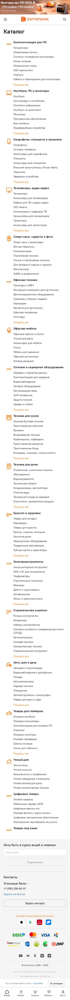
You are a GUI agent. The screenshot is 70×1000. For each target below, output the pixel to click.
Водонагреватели (23, 479)
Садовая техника (23, 686)
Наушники (19, 172)
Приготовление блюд (25, 448)
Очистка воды (21, 492)
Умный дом (21, 759)
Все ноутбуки (21, 123)
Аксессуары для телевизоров (30, 198)
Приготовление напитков (28, 425)
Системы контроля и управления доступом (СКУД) (38, 631)
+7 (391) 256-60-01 (15, 888)
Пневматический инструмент (30, 651)
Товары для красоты (25, 527)
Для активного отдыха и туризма (32, 264)
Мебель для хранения (26, 352)
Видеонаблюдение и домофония (32, 672)
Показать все (21, 84)
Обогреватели (21, 474)
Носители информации (26, 105)
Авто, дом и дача (24, 662)
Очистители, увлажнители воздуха (33, 501)
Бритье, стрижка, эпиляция (29, 532)
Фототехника (21, 269)
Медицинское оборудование (30, 541)
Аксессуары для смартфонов (30, 154)
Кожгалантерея (22, 251)
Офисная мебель (25, 328)
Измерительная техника (27, 646)
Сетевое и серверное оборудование (38, 367)
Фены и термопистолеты (28, 598)
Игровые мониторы (24, 734)
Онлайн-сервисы (23, 799)
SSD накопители (23, 70)
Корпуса (18, 74)
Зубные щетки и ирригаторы (30, 550)
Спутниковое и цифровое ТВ (30, 211)
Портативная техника (25, 255)
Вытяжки (18, 430)
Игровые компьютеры (26, 721)
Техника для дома (25, 464)
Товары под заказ (25, 828)
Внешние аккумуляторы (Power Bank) (35, 167)
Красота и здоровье (27, 513)
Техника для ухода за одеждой (31, 497)
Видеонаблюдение (24, 381)
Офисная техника (25, 280)
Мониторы (19, 114)
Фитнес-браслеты (23, 246)
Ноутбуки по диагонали (27, 109)
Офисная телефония (25, 312)
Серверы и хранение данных (30, 372)
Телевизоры (20, 193)
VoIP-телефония (22, 395)
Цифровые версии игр (26, 808)
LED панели (20, 207)
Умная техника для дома (27, 783)
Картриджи (19, 303)
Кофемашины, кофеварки (28, 439)
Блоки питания (22, 61)
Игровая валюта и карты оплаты (32, 813)
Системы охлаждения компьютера (33, 56)
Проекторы (20, 220)
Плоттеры (19, 317)
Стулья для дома (23, 338)
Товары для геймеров (28, 711)
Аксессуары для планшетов (29, 163)
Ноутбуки (18, 96)
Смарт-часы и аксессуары (28, 242)
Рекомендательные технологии (35, 976)
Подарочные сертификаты (28, 545)
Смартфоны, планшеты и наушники (37, 139)
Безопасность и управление (29, 774)
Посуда (17, 677)
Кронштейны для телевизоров (31, 216)
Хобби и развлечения (26, 273)
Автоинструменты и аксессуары (32, 695)
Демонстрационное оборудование (33, 294)
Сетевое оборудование (27, 386)
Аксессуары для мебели (27, 343)
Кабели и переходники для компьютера (36, 79)
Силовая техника (23, 642)
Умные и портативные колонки (31, 260)
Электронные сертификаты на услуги (35, 822)
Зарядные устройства (25, 176)
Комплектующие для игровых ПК (32, 725)
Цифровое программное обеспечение (35, 817)
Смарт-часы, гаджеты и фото (33, 236)
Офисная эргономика (25, 356)
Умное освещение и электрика (31, 778)
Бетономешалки (22, 637)
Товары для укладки (25, 518)
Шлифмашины (21, 594)
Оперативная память (25, 52)
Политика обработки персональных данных (35, 971)
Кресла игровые (22, 743)
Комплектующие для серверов (31, 377)
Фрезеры (18, 585)
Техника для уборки (24, 483)
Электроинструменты (28, 561)
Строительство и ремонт (30, 610)
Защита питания (22, 399)
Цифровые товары (26, 794)
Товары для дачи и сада (27, 699)
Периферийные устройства (29, 127)
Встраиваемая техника (26, 434)
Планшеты (19, 158)
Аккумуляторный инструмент (30, 567)
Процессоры (20, 47)
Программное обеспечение (29, 118)
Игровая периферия (25, 739)
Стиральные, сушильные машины (33, 470)
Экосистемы (20, 765)
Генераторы (20, 620)
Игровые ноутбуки (24, 716)
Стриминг (19, 730)
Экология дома (22, 536)
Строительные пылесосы (28, 580)
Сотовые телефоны (24, 149)
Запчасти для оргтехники (28, 308)
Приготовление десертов (28, 443)
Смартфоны (20, 145)
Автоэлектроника (23, 681)
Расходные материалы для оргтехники (36, 290)
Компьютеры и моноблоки (29, 100)
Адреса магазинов (14, 894)
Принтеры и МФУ (23, 285)
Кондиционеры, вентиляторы (30, 488)
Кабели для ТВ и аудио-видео (30, 202)
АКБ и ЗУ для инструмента (29, 571)
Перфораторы (21, 576)
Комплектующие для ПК (30, 42)
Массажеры (20, 523)
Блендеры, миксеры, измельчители (34, 452)
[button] (7, 993)
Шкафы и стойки (23, 404)
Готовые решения (23, 361)
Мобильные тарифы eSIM (28, 804)
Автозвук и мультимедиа (27, 668)
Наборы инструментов (26, 624)
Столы (17, 347)
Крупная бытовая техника (28, 421)
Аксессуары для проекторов (29, 225)
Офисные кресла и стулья (28, 334)
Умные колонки (22, 769)
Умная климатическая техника (31, 787)
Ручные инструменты (25, 615)
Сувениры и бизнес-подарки (30, 299)
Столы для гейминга (25, 748)
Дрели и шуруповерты (26, 589)
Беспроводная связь (25, 390)
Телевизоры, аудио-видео (31, 188)
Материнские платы (25, 65)
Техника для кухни (26, 416)
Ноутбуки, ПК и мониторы (31, 91)
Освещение (20, 690)
